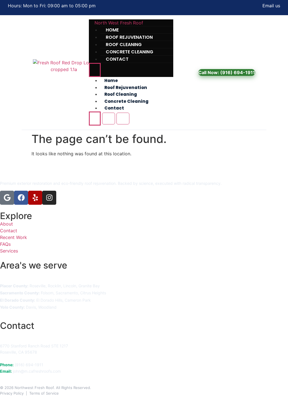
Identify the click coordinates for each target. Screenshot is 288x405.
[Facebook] (21, 198)
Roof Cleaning (120, 94)
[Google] (7, 198)
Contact (117, 59)
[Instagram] (49, 198)
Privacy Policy (12, 393)
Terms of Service (44, 393)
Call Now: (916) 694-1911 (226, 72)
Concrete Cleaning (126, 101)
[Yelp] (35, 198)
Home (111, 80)
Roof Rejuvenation (125, 87)
